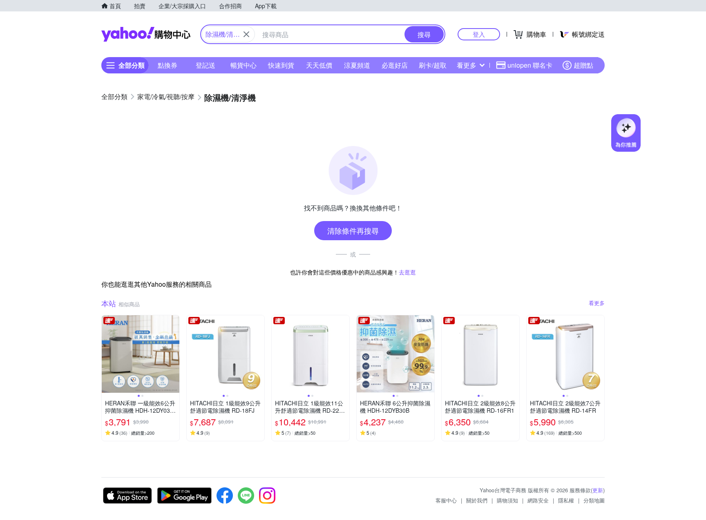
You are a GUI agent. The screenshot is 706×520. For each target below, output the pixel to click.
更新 (597, 490)
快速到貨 (281, 65)
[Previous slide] (107, 354)
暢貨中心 (243, 65)
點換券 (167, 65)
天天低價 (319, 65)
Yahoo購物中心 (145, 34)
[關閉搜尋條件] (246, 34)
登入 (479, 34)
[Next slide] (174, 354)
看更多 (466, 65)
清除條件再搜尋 (353, 230)
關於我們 (476, 500)
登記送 (205, 65)
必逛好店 (395, 65)
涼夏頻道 (357, 65)
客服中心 (446, 500)
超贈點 (583, 65)
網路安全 (538, 500)
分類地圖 (594, 500)
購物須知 (507, 500)
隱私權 (566, 500)
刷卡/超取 (433, 65)
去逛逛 (407, 272)
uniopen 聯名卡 (529, 65)
